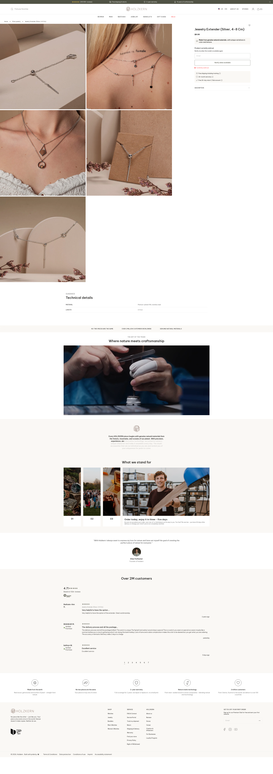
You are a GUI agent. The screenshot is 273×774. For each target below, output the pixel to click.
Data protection (65, 753)
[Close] (270, 2)
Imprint (90, 753)
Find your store (132, 735)
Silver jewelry (16, 21)
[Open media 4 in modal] (91, 115)
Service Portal (131, 716)
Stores (245, 9)
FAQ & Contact (132, 712)
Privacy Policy (131, 738)
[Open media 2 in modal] (91, 28)
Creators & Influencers (149, 727)
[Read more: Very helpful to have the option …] (136, 609)
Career (148, 723)
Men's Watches (112, 723)
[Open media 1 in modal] (4, 28)
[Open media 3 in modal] (4, 115)
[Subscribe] (259, 719)
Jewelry (110, 716)
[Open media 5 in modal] (4, 201)
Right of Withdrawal (133, 742)
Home (6, 21)
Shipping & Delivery (133, 727)
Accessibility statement (103, 753)
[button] (259, 9)
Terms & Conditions (50, 753)
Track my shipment (133, 719)
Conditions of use (79, 753)
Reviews (148, 716)
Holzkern (20, 753)
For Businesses (151, 732)
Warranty (130, 731)
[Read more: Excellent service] (136, 648)
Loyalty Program (151, 736)
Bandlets (110, 719)
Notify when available (223, 63)
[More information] (220, 73)
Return (129, 723)
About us (149, 712)
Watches (110, 712)
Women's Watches (113, 727)
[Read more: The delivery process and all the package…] (136, 629)
